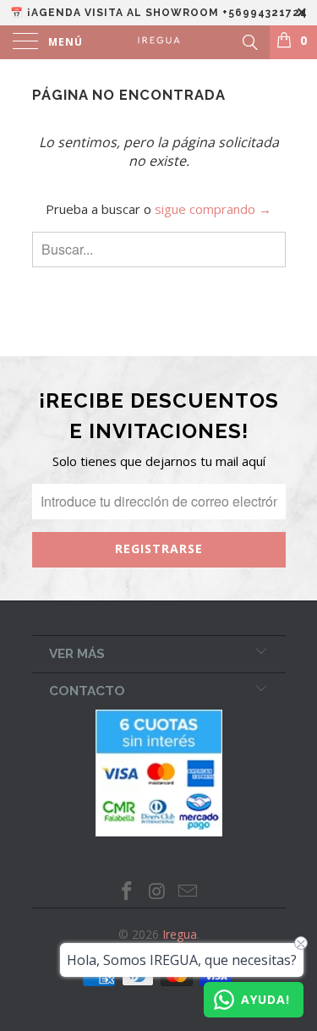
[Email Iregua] (187, 892)
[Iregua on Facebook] (127, 892)
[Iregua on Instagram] (158, 892)
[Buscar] (249, 40)
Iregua (179, 934)
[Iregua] (158, 42)
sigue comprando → (213, 208)
